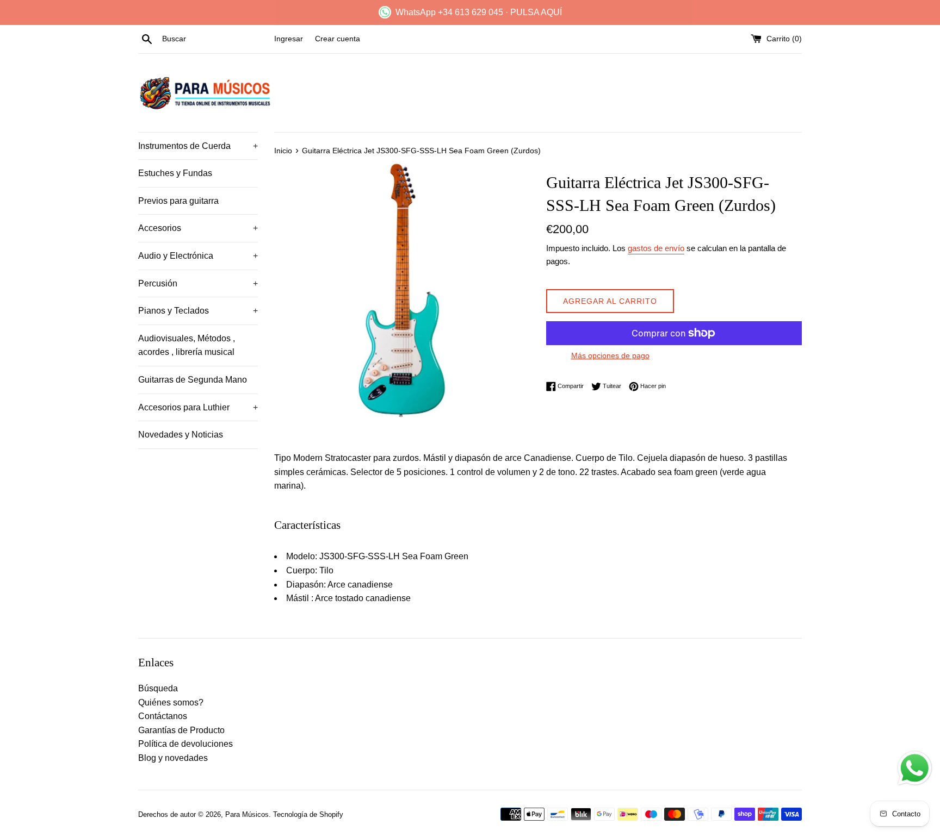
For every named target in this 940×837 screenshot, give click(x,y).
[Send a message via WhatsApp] (915, 768)
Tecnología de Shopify (308, 814)
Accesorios (198, 228)
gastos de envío (656, 248)
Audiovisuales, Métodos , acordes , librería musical (186, 345)
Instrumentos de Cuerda (198, 146)
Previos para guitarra (178, 200)
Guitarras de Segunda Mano (192, 379)
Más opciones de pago (610, 355)
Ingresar (288, 38)
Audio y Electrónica (198, 255)
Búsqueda (158, 688)
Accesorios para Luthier (198, 407)
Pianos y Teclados (198, 310)
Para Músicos (247, 814)
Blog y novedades (173, 758)
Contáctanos (162, 716)
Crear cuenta (337, 38)
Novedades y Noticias (180, 434)
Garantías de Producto (181, 730)
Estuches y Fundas (175, 173)
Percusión (198, 283)
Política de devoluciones (185, 743)
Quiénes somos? (170, 702)
